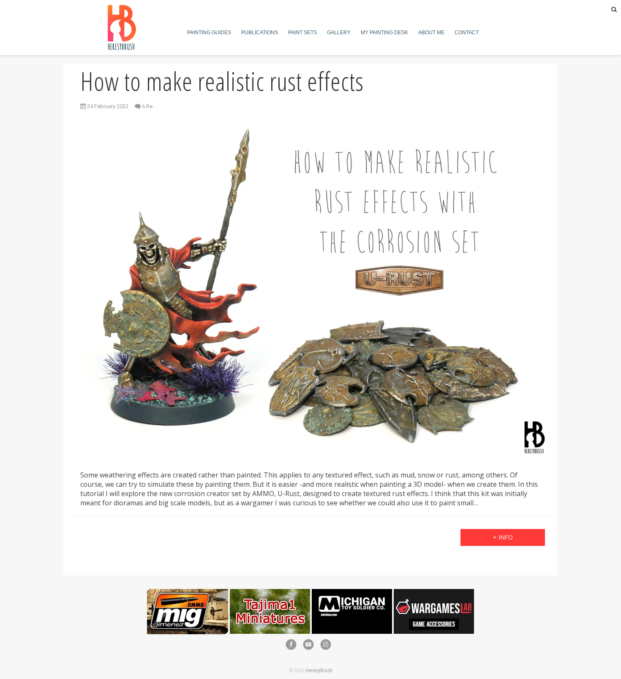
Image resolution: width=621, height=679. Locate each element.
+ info (503, 537)
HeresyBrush (318, 671)
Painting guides (209, 32)
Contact (467, 32)
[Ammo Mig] (187, 593)
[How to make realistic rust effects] (310, 287)
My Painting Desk (384, 32)
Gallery (339, 32)
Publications (259, 32)
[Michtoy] (352, 593)
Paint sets (302, 32)
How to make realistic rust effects (222, 81)
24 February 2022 (107, 106)
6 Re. (148, 106)
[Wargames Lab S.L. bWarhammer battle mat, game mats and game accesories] (434, 593)
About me (431, 32)
